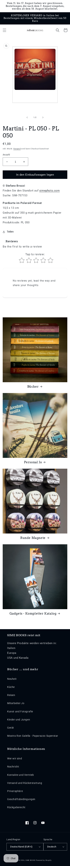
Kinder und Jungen (18, 719)
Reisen (11, 695)
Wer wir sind (14, 758)
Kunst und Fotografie (20, 711)
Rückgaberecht (16, 807)
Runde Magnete (33, 538)
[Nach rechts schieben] (43, 117)
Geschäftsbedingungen (21, 799)
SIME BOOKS (30, 860)
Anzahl (6, 154)
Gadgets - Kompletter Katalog (33, 613)
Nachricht (13, 766)
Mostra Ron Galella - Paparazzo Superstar (32, 735)
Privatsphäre (15, 791)
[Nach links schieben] (27, 117)
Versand (17, 149)
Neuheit (12, 678)
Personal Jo (33, 462)
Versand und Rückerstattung (24, 783)
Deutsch (51, 846)
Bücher (33, 386)
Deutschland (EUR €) (21, 846)
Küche (11, 687)
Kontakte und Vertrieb (20, 774)
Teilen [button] (10, 231)
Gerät (10, 727)
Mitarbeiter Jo (15, 703)
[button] (4, 30)
